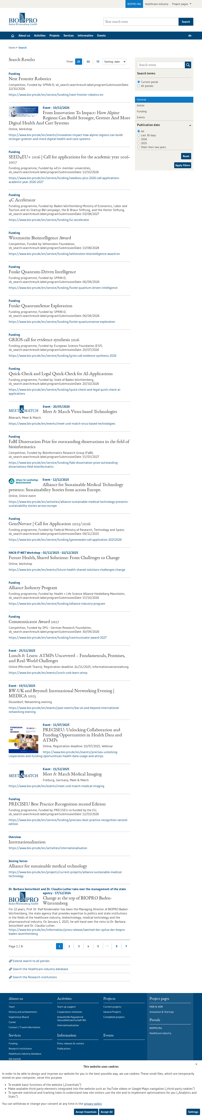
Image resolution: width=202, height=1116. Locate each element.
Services (69, 35)
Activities (40, 35)
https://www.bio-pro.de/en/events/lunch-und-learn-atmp (48, 673)
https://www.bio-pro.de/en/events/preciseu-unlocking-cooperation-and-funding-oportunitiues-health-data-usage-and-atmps (63, 754)
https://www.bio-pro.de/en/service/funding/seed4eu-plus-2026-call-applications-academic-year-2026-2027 (64, 180)
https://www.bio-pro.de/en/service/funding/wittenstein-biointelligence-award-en (64, 254)
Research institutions (20, 1048)
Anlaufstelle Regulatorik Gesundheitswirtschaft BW (71, 1018)
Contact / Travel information (24, 1027)
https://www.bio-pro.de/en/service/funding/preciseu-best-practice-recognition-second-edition (68, 822)
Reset (186, 156)
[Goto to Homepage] (24, 19)
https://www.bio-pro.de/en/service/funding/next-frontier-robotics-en (56, 95)
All (142, 131)
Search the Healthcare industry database (40, 969)
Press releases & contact (70, 1043)
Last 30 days (148, 135)
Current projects (112, 1006)
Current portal (149, 82)
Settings (193, 1112)
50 (89, 62)
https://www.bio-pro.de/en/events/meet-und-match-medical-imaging (56, 786)
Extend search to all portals (31, 961)
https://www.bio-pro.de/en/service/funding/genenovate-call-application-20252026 (65, 540)
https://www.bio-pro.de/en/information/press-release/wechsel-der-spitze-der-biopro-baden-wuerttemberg (67, 932)
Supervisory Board (19, 1016)
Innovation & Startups (162, 1011)
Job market (15, 1058)
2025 (144, 143)
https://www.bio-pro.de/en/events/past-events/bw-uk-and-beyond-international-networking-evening (64, 710)
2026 (144, 139)
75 (98, 62)
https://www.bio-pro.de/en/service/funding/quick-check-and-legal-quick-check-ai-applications (65, 391)
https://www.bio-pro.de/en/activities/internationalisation (48, 848)
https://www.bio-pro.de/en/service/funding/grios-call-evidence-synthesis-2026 (62, 356)
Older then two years (153, 147)
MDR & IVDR (156, 1006)
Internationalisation (27, 842)
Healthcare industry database (25, 1053)
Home (12, 47)
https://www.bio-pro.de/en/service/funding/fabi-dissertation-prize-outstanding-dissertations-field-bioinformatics (64, 464)
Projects (55, 35)
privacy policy (93, 1104)
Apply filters (182, 165)
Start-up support (66, 1006)
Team (12, 1006)
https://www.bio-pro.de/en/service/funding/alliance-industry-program (57, 603)
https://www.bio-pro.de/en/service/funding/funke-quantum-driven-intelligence (63, 288)
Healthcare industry (156, 4)
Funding (142, 111)
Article (140, 105)
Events (101, 35)
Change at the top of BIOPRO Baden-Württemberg (77, 901)
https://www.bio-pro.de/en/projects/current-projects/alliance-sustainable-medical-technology (65, 874)
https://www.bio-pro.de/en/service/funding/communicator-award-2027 (58, 637)
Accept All (107, 1112)
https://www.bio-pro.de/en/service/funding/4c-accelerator (49, 220)
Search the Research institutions (35, 977)
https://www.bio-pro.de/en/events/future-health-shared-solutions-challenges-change (67, 570)
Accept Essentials (86, 1112)
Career (12, 1022)
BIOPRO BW (134, 4)
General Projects (112, 1011)
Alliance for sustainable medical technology (48, 866)
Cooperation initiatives (69, 1011)
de (189, 35)
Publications (64, 1048)
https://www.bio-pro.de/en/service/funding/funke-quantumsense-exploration (62, 322)
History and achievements (23, 1011)
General (141, 99)
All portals (147, 86)
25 (79, 62)
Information (85, 35)
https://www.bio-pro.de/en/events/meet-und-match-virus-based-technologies (62, 423)
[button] (188, 125)
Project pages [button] (180, 4)
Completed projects (114, 1016)
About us (24, 35)
